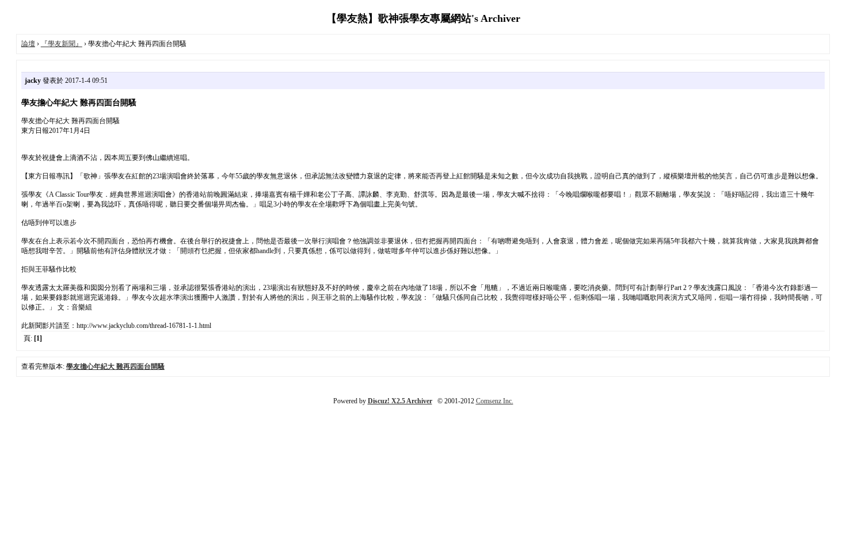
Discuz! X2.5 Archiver (400, 401)
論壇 (28, 44)
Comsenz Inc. (494, 401)
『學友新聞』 (61, 44)
